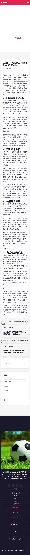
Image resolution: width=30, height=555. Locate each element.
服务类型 (6, 395)
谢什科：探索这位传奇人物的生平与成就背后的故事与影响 (14, 352)
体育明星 (6, 391)
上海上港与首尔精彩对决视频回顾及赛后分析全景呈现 (14, 333)
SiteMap (15, 512)
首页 (10, 38)
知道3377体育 (7, 381)
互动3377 (6, 400)
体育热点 (6, 386)
